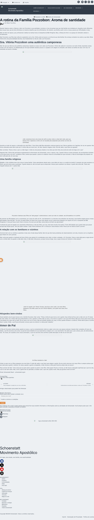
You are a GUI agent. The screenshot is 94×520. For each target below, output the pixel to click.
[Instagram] (92, 2)
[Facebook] (82, 2)
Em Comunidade (68, 7)
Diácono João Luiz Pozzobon (22, 28)
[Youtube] (89, 2)
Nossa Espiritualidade (54, 7)
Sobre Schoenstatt (38, 7)
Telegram (4, 416)
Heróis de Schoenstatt (54, 17)
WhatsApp (5, 414)
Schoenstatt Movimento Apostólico (18, 450)
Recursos (36, 11)
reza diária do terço (57, 162)
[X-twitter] (85, 2)
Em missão (78, 7)
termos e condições (12, 399)
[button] (78, 2)
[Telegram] (1, 417)
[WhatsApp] (1, 414)
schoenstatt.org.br (20, 372)
